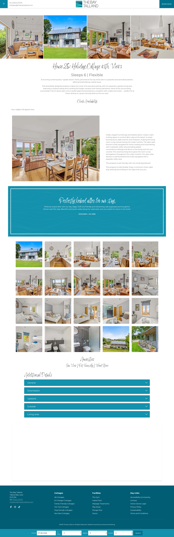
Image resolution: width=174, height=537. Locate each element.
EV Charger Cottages (62, 500)
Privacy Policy (135, 507)
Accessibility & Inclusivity (140, 497)
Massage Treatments (100, 504)
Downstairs (88, 390)
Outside (88, 406)
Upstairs (88, 398)
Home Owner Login (138, 504)
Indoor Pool (97, 500)
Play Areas (96, 507)
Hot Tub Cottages (61, 507)
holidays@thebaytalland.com (21, 5)
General (88, 382)
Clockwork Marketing (108, 524)
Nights (85, 533)
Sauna (94, 513)
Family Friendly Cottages (64, 504)
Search (138, 533)
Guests (110, 533)
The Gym (96, 497)
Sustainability (135, 510)
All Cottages (59, 497)
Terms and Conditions (139, 513)
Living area (88, 414)
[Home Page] (87, 4)
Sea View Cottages (61, 513)
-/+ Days (59, 533)
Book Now (167, 4)
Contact (133, 500)
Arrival (33, 533)
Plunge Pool (97, 510)
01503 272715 (17, 3)
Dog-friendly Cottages (63, 510)
